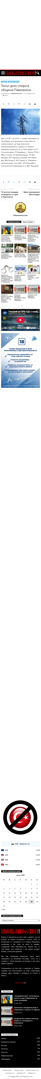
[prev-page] (19, 305)
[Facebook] (3, 104)
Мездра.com (32, 1073)
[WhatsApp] (24, 104)
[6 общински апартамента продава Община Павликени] (7, 248)
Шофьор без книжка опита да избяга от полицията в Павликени (33, 238)
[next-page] (22, 305)
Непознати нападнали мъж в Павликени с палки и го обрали (20, 237)
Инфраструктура (18, 77)
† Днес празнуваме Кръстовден (31, 193)
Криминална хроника (8, 1042)
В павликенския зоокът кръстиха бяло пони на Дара (20, 255)
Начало (3, 77)
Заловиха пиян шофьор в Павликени (32, 296)
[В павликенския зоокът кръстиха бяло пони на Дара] (20, 248)
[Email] (29, 104)
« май (3, 909)
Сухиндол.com (9, 1073)
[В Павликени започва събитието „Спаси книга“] (34, 269)
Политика (4, 1049)
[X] (14, 104)
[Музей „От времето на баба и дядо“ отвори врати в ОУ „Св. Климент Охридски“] (7, 289)
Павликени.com (16, 93)
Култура (4, 1045)
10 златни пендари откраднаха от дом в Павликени (9, 194)
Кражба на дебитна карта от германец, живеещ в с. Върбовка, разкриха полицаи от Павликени (7, 278)
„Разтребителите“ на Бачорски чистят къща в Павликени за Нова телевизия (6, 238)
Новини (10, 77)
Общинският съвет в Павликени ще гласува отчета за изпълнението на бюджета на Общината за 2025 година (34, 258)
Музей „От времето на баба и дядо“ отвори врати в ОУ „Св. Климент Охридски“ (7, 298)
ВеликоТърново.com (32, 1070)
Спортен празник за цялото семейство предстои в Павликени (19, 277)
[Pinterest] (19, 104)
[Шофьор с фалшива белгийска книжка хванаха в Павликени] (20, 289)
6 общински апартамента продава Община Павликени (6, 256)
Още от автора (28, 222)
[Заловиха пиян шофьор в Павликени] (34, 289)
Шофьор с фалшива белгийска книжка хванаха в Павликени (20, 297)
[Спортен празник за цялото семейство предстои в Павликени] (20, 269)
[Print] (35, 104)
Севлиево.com (21, 1073)
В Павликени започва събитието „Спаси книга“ (33, 277)
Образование (5, 1059)
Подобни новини (13, 222)
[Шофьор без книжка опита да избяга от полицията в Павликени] (34, 229)
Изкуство (4, 1052)
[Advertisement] (20, 34)
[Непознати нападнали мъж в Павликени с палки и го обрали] (20, 229)
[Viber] (8, 104)
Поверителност (7, 1070)
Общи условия (18, 1070)
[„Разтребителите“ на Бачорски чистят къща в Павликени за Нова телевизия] (7, 229)
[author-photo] (20, 207)
